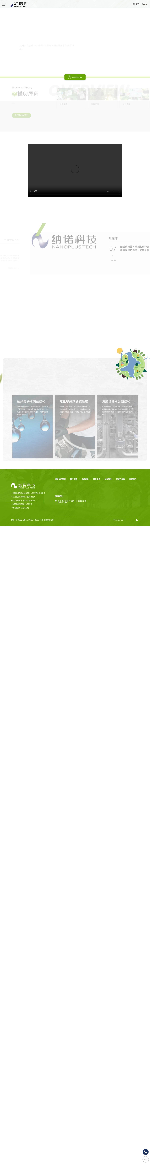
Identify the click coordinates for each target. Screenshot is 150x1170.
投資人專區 (120, 445)
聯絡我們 (132, 445)
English (145, 4)
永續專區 (85, 445)
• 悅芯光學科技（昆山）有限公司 (23, 466)
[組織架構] (71, 103)
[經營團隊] (102, 103)
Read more (31, 61)
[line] (145, 1152)
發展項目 (108, 445)
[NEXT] (14, 48)
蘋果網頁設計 (49, 486)
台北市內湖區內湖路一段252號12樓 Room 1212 (72, 468)
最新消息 (96, 445)
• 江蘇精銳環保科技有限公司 (21, 470)
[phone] (137, 486)
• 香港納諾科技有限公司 (20, 474)
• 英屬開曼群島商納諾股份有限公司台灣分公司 (28, 459)
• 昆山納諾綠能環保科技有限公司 (23, 463)
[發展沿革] (134, 103)
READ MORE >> (16, 275)
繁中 (137, 4)
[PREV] (14, 41)
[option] (75, 42)
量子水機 (73, 445)
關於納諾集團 (60, 445)
